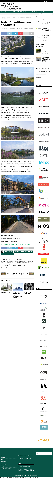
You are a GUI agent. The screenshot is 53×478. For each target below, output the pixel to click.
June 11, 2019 (5, 28)
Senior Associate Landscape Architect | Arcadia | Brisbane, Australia (47, 37)
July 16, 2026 (45, 40)
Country (9, 17)
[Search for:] (45, 13)
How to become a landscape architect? (26, 461)
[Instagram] (44, 1)
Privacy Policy (4, 464)
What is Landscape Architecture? (24, 453)
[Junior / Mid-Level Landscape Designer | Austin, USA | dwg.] (38, 21)
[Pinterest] (52, 1)
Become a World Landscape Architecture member (9, 453)
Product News (39, 46)
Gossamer (26, 28)
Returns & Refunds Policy (6, 468)
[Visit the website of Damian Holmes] (1, 267)
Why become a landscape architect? (25, 458)
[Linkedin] (47, 1)
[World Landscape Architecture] (11, 9)
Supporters (42, 11)
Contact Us (3, 463)
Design (22, 28)
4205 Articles (19, 259)
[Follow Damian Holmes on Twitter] (4, 267)
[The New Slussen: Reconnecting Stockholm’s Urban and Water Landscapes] (38, 59)
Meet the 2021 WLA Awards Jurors (28, 293)
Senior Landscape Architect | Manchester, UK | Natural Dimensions (46, 29)
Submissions (3, 461)
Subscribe (38, 77)
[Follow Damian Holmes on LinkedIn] (6, 267)
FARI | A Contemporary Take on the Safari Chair (46, 51)
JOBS (29, 11)
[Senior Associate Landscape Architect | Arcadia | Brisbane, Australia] (38, 37)
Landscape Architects (21, 11)
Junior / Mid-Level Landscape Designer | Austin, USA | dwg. (46, 21)
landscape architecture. (26, 251)
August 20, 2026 (45, 53)
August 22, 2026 (45, 23)
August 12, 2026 (45, 31)
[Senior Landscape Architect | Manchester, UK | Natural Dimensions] (38, 28)
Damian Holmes (13, 28)
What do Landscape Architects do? (25, 455)
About (6, 11)
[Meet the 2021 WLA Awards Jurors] (29, 287)
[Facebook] (49, 1)
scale (3, 254)
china (6, 251)
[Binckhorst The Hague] (6, 287)
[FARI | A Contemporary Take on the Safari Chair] (38, 51)
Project (8, 29)
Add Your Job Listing (40, 44)
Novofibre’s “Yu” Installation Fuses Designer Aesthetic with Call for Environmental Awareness (18, 295)
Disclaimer (3, 466)
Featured (13, 11)
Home (2, 11)
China (19, 28)
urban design (10, 254)
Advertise (3, 459)
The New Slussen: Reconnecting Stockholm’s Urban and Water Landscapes (46, 59)
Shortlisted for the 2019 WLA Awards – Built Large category (15, 244)
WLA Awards (34, 11)
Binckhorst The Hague (6, 292)
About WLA (3, 457)
